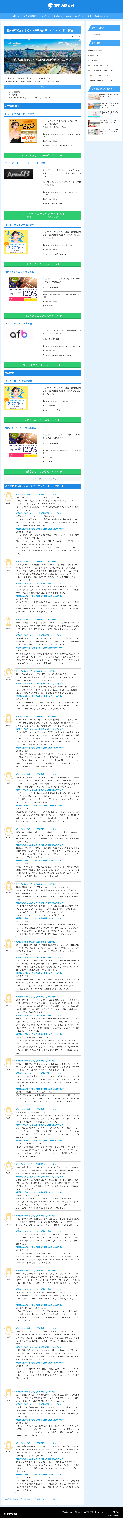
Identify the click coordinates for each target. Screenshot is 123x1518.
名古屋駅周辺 (15, 92)
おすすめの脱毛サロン (99, 65)
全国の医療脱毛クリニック (101, 81)
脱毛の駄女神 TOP (67, 1512)
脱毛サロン (93, 55)
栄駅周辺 (14, 95)
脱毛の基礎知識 (96, 50)
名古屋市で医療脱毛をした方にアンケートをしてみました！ (31, 98)
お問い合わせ (116, 1512)
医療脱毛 (93, 60)
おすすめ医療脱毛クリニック (101, 70)
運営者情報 (78, 1512)
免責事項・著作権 (89, 1512)
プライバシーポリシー (103, 1512)
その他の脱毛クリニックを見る (44, 479)
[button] (118, 35)
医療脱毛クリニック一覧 (100, 76)
